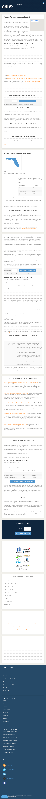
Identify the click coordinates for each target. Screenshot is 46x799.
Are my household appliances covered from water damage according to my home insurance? (20, 623)
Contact (21, 793)
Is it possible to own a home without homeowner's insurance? (14, 617)
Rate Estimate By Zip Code (8, 690)
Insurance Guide (6, 672)
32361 (5, 144)
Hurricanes (5, 718)
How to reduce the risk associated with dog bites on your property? (15, 629)
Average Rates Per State (8, 646)
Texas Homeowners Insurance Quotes (9, 743)
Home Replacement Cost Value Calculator (10, 678)
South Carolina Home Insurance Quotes (10, 740)
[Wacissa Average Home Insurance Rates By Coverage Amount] (23, 162)
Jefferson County (35, 370)
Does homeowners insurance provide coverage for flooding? (14, 620)
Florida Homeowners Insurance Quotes (10, 731)
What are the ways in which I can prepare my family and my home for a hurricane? (18, 626)
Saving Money (5, 715)
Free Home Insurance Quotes (8, 752)
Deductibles (5, 700)
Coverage (4, 703)
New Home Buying (6, 709)
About (14, 793)
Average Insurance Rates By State (9, 684)
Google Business (10, 778)
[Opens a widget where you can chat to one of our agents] (4, 796)
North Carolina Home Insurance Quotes (10, 737)
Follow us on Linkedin (11, 774)
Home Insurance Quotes (7, 669)
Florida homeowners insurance (13, 332)
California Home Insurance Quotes (9, 749)
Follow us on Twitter (11, 769)
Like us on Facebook (11, 782)
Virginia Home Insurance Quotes (8, 746)
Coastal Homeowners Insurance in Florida (28, 228)
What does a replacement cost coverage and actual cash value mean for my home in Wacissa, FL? (24, 78)
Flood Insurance (6, 721)
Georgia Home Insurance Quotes (9, 734)
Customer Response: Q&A (7, 681)
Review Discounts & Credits (8, 675)
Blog (11, 793)
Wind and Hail (5, 712)
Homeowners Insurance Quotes (9, 643)
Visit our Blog (9, 765)
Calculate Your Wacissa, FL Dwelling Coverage (22, 481)
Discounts (5, 706)
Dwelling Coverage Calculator (8, 687)
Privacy (17, 793)
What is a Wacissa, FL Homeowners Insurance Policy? (16, 75)
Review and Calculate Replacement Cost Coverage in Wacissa (14, 245)
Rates (8, 793)
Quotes (4, 793)
